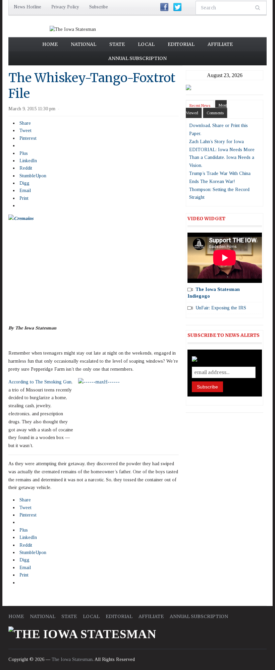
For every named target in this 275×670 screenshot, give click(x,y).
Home (50, 44)
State (117, 44)
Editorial (181, 44)
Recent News (199, 105)
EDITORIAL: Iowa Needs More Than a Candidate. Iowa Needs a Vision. (222, 157)
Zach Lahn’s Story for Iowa (216, 141)
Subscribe (98, 6)
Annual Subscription (137, 58)
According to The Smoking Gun (39, 381)
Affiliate (220, 44)
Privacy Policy (65, 6)
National (83, 44)
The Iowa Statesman (72, 659)
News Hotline (27, 6)
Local (146, 44)
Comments (215, 113)
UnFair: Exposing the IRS (221, 307)
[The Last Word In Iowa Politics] (73, 29)
